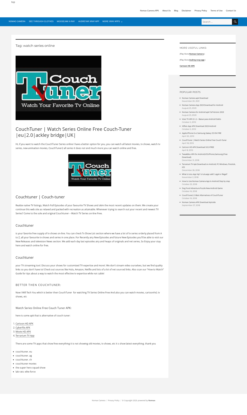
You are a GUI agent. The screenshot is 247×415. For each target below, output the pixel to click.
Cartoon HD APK (24, 323)
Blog (176, 10)
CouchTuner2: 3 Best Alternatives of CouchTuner (202, 195)
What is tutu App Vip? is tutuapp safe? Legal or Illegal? (204, 174)
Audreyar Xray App (88, 21)
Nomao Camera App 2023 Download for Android (202, 105)
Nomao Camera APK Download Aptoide (199, 202)
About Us (166, 10)
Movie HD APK (23, 331)
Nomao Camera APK (149, 10)
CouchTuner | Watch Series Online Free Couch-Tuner (204, 140)
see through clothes (41, 21)
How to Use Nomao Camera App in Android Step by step (206, 181)
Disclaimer (186, 10)
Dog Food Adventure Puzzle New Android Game (202, 188)
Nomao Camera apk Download (195, 98)
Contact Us (231, 10)
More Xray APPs (111, 21)
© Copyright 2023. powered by (138, 400)
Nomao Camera (17, 21)
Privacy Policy (201, 10)
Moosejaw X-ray (66, 21)
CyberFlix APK (23, 327)
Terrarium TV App (25, 335)
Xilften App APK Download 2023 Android (199, 126)
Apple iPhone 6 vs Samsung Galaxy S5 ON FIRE (201, 133)
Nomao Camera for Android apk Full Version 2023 (203, 112)
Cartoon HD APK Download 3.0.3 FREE (198, 147)
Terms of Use (217, 10)
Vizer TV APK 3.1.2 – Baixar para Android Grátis (201, 119)
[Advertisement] (97, 254)
